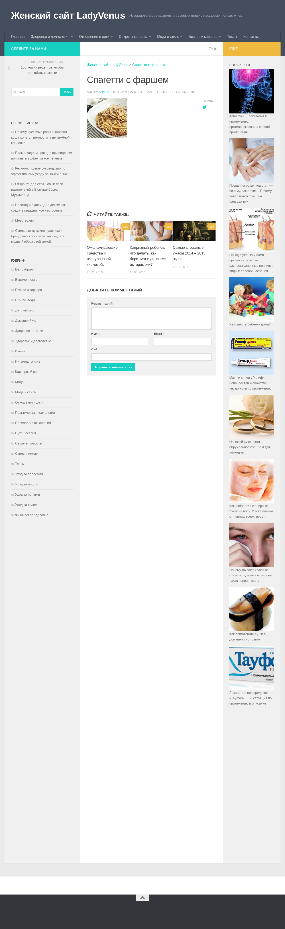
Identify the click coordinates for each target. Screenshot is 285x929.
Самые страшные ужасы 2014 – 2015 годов (189, 253)
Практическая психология (35, 412)
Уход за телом (26, 505)
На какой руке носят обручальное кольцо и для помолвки (250, 447)
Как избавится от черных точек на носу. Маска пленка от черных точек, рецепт (251, 511)
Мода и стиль (168, 36)
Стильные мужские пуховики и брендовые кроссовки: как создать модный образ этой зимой (38, 236)
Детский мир (24, 310)
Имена (20, 351)
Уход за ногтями (27, 494)
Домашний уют (26, 320)
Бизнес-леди (25, 300)
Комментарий (102, 303)
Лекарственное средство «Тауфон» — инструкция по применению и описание (250, 698)
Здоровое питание (29, 331)
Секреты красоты (133, 36)
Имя (95, 333)
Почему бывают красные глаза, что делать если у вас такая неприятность (251, 575)
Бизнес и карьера (203, 36)
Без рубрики (24, 269)
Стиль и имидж (26, 453)
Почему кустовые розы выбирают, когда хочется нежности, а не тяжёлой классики (40, 137)
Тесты (232, 36)
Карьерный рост (27, 372)
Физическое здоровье (31, 515)
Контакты (251, 36)
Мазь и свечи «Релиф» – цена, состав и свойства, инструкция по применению (250, 383)
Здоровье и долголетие (50, 36)
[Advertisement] (140, 175)
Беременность (26, 279)
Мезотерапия (25, 220)
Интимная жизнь (27, 361)
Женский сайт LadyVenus (68, 15)
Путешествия (25, 433)
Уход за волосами (29, 474)
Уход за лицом (26, 484)
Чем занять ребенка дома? (250, 324)
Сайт (95, 349)
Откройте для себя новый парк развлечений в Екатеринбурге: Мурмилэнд (37, 189)
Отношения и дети (94, 36)
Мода (19, 382)
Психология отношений (33, 423)
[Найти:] (35, 92)
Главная (18, 36)
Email (159, 333)
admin (104, 92)
